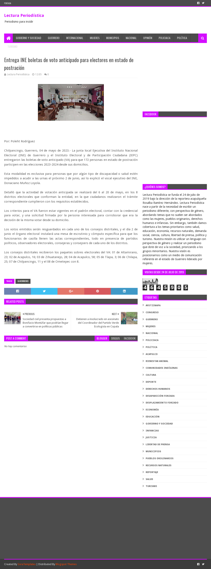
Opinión (147, 38)
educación (152, 416)
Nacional (131, 38)
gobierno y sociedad (159, 423)
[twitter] (203, 3)
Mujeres (95, 38)
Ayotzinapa (153, 305)
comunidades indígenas (162, 368)
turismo (151, 486)
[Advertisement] (175, 81)
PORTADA (7, 3)
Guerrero (54, 38)
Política (182, 38)
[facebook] (198, 3)
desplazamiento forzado (162, 402)
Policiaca (164, 38)
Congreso (152, 312)
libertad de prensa (158, 444)
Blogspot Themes (66, 564)
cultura (151, 375)
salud (149, 479)
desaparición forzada (160, 396)
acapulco (152, 354)
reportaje (152, 472)
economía (152, 409)
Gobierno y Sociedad (28, 38)
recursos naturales (158, 465)
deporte (151, 382)
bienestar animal (157, 361)
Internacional (74, 38)
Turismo (12, 46)
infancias (152, 430)
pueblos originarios (159, 458)
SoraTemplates (27, 564)
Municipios (112, 38)
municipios (153, 451)
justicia (151, 437)
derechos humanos (158, 389)
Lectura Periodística (24, 15)
